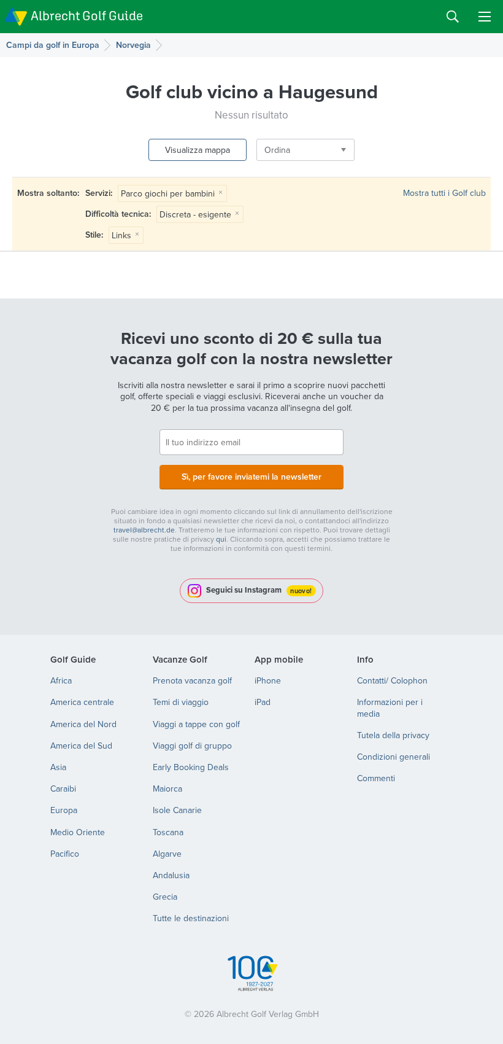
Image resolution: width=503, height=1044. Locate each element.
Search (453, 16)
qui (221, 539)
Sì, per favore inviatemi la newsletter (251, 476)
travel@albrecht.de (144, 529)
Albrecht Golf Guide (87, 15)
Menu (485, 16)
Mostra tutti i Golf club (444, 193)
